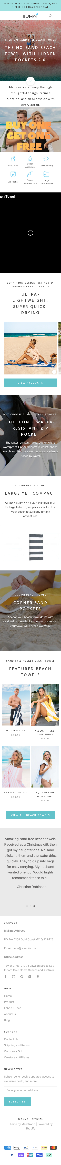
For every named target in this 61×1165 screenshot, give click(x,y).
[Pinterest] (21, 976)
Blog (7, 1020)
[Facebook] (5, 976)
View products (30, 382)
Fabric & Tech (12, 1008)
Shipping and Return (16, 1045)
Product (9, 1002)
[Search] (50, 15)
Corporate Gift (13, 1051)
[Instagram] (13, 976)
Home (8, 995)
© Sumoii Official (30, 1119)
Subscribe (17, 1101)
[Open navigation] (4, 15)
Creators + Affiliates (16, 1057)
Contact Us (11, 1039)
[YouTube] (29, 976)
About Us (10, 1014)
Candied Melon (16, 792)
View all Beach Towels (30, 815)
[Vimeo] (38, 976)
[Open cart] (56, 15)
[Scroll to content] (30, 81)
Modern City (16, 730)
